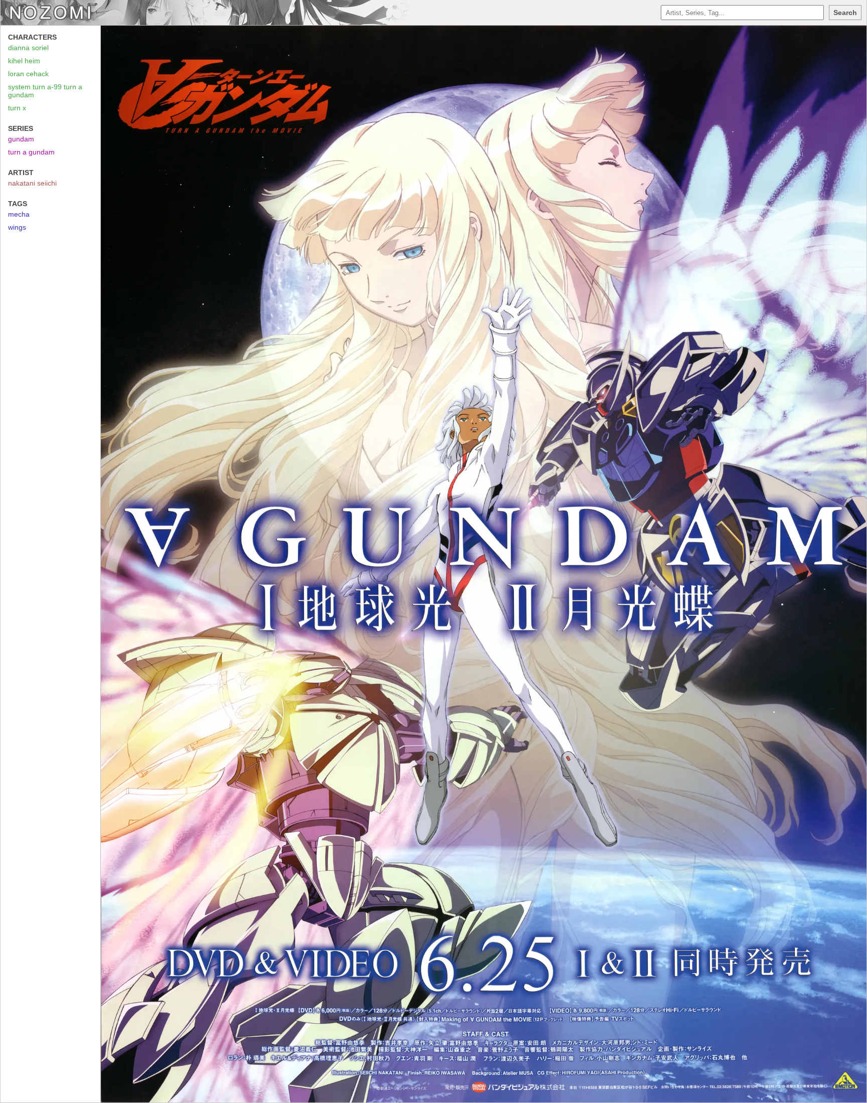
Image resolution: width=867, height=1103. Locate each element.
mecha (19, 214)
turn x (17, 108)
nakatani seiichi (32, 183)
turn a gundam (31, 152)
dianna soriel (28, 48)
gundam (21, 139)
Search (845, 13)
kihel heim (24, 61)
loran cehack (28, 74)
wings (17, 227)
